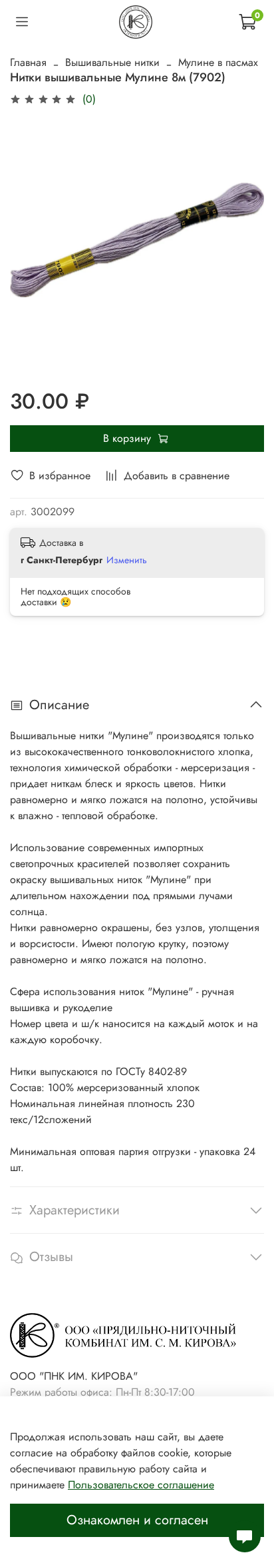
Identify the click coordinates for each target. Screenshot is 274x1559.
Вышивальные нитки (112, 62)
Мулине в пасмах (218, 62)
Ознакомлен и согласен (137, 1520)
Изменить (126, 560)
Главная (28, 62)
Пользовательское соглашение (141, 1484)
